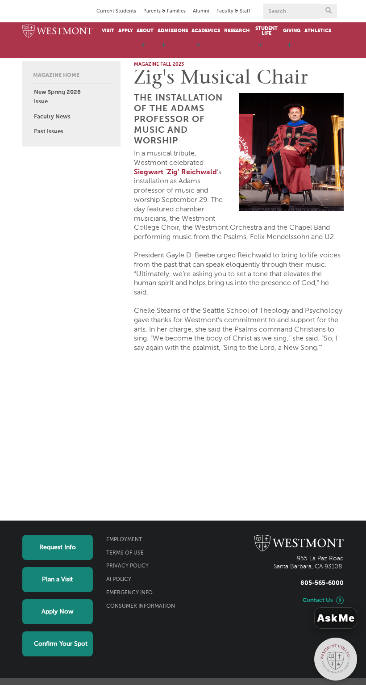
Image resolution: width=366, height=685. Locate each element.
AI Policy (118, 579)
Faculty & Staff (233, 11)
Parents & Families (164, 11)
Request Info (57, 547)
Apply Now (57, 612)
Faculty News (52, 117)
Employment (124, 539)
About (145, 31)
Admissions (173, 31)
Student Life (266, 31)
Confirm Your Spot (60, 644)
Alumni (201, 11)
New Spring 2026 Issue (57, 97)
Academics (205, 31)
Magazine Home (56, 75)
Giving (291, 31)
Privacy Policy (127, 566)
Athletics (317, 31)
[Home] (57, 31)
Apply (125, 31)
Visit (108, 31)
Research (237, 31)
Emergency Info (129, 593)
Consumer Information (140, 606)
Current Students (116, 11)
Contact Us (318, 600)
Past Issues (48, 131)
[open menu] (143, 49)
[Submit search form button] (328, 11)
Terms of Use (125, 553)
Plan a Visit (57, 579)
